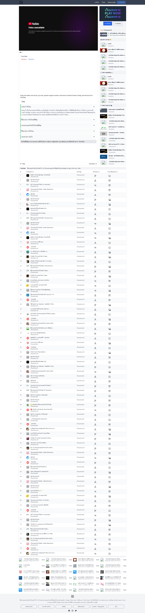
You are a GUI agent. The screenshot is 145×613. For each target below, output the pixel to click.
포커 (116, 606)
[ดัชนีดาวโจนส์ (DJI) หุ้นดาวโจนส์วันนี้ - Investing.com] (103, 116)
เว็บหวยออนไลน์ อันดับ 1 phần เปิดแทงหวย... (42, 189)
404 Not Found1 (34, 179)
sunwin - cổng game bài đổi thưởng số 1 (99, 606)
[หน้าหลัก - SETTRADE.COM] (103, 157)
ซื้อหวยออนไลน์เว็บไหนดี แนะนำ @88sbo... (41, 328)
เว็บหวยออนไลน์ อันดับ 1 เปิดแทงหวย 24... (41, 481)
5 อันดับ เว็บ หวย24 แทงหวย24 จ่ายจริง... (41, 438)
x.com (109, 43)
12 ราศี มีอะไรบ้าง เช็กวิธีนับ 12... (39, 251)
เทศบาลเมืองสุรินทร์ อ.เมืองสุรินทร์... (39, 471)
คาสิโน (97, 2)
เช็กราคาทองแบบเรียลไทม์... (37, 376)
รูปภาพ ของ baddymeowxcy (37, 333)
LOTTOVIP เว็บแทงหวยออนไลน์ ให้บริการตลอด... (43, 313)
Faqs (23, 164)
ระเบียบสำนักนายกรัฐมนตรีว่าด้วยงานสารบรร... (42, 428)
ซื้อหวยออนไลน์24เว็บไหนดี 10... (38, 466)
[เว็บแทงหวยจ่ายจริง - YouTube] (103, 134)
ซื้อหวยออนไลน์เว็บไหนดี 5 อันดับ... (39, 270)
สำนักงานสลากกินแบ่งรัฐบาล (37, 352)
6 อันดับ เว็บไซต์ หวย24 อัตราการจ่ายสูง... (41, 261)
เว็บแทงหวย (110, 46)
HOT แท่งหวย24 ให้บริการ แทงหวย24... (40, 184)
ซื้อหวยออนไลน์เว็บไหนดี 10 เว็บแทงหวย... (41, 390)
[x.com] (103, 45)
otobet (64, 606)
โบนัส (103, 2)
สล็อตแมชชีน (112, 2)
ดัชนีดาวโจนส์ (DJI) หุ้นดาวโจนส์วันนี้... (40, 175)
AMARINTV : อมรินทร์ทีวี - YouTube (39, 337)
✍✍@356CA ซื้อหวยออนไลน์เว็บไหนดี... (41, 404)
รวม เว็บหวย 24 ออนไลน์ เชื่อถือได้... (39, 505)
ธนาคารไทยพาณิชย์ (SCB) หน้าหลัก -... (40, 203)
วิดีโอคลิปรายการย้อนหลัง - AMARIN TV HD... (42, 304)
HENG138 (33, 380)
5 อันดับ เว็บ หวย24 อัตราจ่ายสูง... (39, 256)
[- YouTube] (103, 56)
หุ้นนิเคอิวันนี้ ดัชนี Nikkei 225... (38, 208)
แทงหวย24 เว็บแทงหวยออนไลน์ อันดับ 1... (41, 385)
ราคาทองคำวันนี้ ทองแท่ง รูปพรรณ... (39, 309)
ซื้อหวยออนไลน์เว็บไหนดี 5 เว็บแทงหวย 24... (41, 218)
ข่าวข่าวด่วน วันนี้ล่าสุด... (37, 242)
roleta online (28, 606)
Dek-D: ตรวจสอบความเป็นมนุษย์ (38, 395)
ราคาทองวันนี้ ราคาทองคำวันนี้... (38, 285)
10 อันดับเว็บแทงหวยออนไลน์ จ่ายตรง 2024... (42, 323)
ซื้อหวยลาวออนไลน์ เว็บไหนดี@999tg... (40, 289)
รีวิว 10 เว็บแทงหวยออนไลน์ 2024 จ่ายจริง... (41, 447)
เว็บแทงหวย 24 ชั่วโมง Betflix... (38, 443)
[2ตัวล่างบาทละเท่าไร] (103, 145)
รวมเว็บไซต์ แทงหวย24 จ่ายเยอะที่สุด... (40, 433)
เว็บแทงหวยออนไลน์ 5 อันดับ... (38, 213)
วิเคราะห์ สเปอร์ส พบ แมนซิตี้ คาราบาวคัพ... (41, 533)
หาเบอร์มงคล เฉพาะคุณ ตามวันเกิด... (40, 280)
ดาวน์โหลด (121, 2)
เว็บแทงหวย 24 (112, 146)
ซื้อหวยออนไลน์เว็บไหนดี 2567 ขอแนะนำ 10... (42, 294)
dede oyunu (81, 606)
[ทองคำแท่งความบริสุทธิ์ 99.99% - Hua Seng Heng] (103, 110)
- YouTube (81, 142)
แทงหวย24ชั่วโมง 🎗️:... (36, 490)
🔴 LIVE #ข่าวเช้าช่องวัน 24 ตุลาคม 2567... (41, 409)
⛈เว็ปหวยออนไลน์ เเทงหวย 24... (38, 419)
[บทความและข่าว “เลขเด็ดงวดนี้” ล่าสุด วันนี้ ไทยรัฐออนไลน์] (103, 128)
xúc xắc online (46, 606)
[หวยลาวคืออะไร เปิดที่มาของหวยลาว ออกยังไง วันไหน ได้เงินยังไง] (103, 50)
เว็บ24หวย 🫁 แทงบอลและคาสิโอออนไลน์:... (42, 524)
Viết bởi (32, 194)
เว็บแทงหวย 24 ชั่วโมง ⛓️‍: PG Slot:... (40, 500)
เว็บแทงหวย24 (112, 140)
